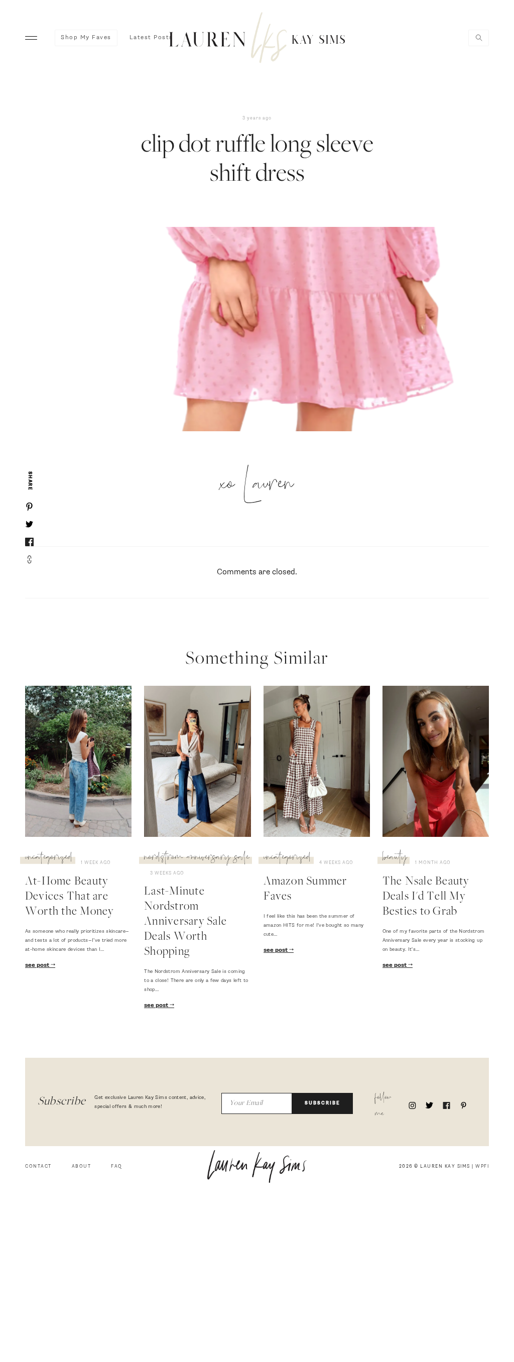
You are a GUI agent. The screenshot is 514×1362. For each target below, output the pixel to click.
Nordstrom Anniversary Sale (122, 814)
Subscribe (322, 1180)
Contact (38, 1243)
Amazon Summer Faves (233, 1023)
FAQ (116, 1243)
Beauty (350, 999)
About (81, 1243)
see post (38, 976)
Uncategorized (49, 796)
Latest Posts (151, 38)
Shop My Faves (86, 38)
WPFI (482, 1243)
